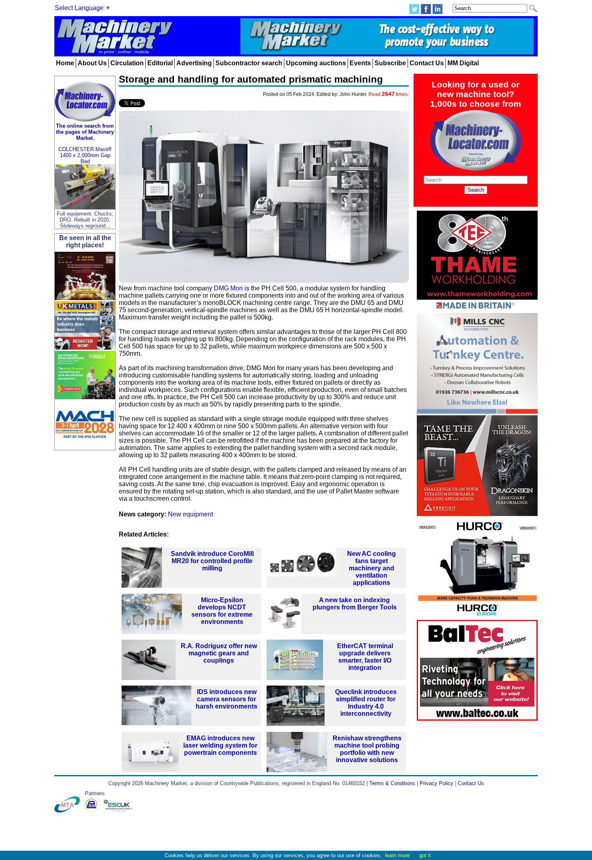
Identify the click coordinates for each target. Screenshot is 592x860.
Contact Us (427, 63)
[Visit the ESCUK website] (119, 811)
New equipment (190, 514)
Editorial (160, 63)
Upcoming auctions (316, 63)
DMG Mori (228, 288)
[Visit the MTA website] (68, 811)
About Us (92, 63)
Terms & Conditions (392, 783)
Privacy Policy (436, 783)
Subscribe (390, 63)
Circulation (127, 63)
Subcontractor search (248, 63)
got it (425, 855)
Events (360, 63)
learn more (397, 855)
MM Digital (463, 63)
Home (65, 63)
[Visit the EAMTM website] (93, 811)
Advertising (194, 63)
